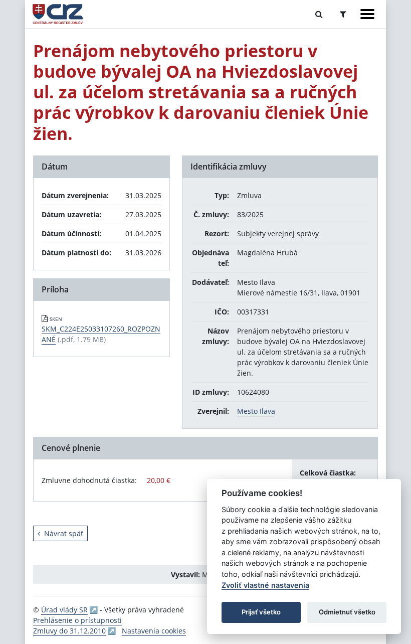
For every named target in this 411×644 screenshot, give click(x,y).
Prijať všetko (261, 612)
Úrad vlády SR (64, 609)
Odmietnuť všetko (347, 612)
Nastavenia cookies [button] (154, 630)
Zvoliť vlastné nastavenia (265, 585)
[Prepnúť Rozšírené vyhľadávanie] (343, 14)
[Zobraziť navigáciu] (367, 14)
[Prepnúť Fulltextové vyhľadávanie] (319, 14)
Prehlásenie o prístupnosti (77, 620)
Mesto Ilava (256, 411)
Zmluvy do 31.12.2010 (69, 630)
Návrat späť (63, 533)
